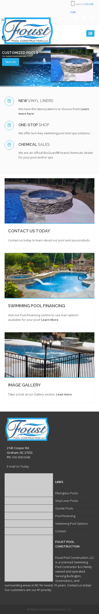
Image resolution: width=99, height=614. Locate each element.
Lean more (64, 394)
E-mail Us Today (18, 466)
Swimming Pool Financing (36, 305)
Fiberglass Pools (66, 493)
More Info (11, 62)
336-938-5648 (21, 457)
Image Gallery (24, 385)
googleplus (89, 20)
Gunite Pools (64, 508)
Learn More (49, 320)
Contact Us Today (29, 230)
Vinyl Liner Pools (66, 501)
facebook (71, 20)
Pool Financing (65, 516)
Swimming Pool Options (71, 523)
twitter (80, 20)
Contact (60, 531)
